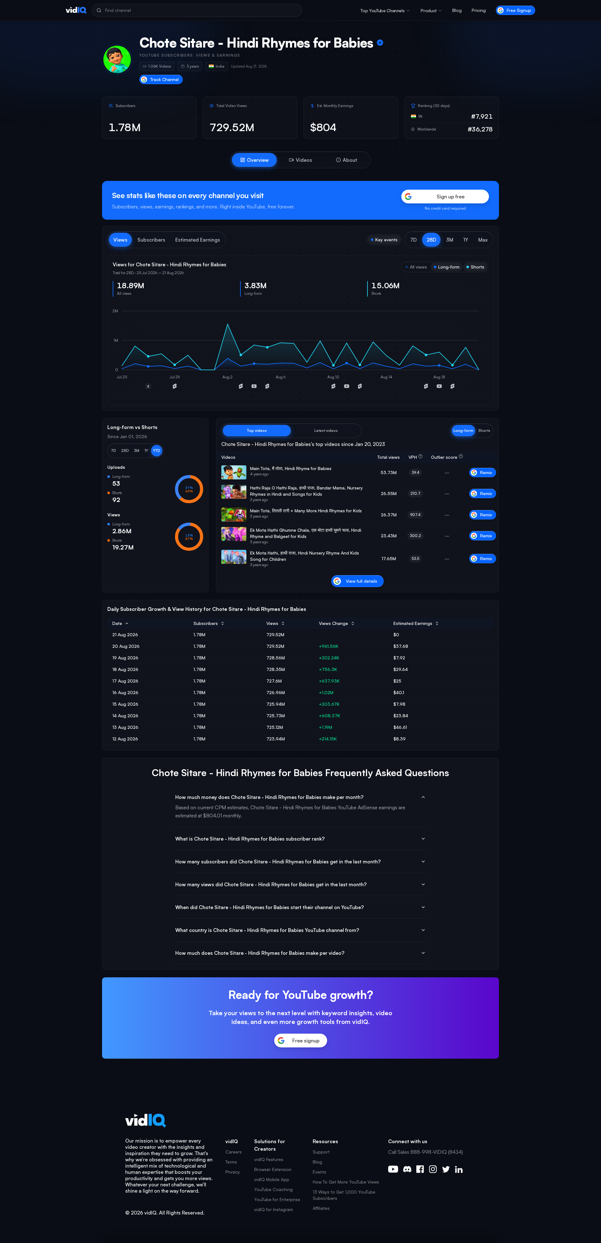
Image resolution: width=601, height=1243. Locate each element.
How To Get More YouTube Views (346, 1181)
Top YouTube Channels (382, 10)
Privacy (232, 1171)
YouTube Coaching (273, 1189)
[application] (300, 351)
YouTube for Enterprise (277, 1199)
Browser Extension (272, 1169)
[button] (413, 240)
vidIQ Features (268, 1159)
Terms (231, 1161)
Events (319, 1171)
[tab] (254, 160)
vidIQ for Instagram (273, 1209)
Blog (457, 10)
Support (321, 1151)
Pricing (479, 10)
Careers (233, 1151)
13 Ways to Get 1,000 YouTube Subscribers (344, 1195)
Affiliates (321, 1208)
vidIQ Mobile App (271, 1179)
